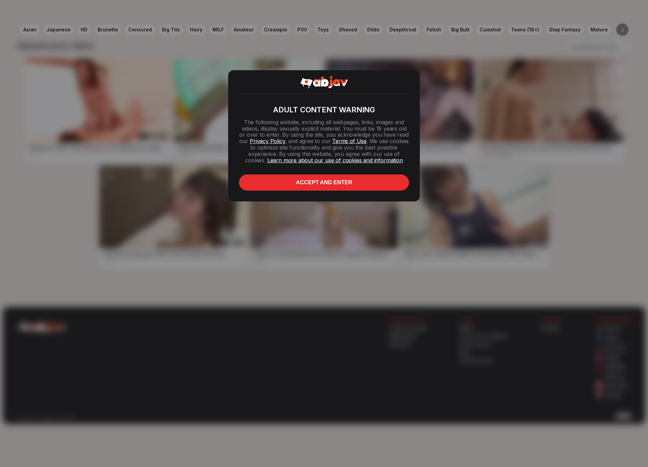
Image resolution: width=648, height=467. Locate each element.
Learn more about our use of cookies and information (335, 160)
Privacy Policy (267, 141)
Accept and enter (324, 182)
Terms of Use (349, 141)
